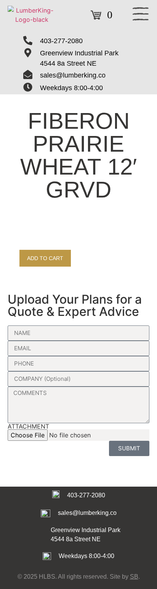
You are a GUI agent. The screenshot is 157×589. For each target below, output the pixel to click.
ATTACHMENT (28, 426)
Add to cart (45, 258)
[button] (141, 15)
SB (134, 576)
